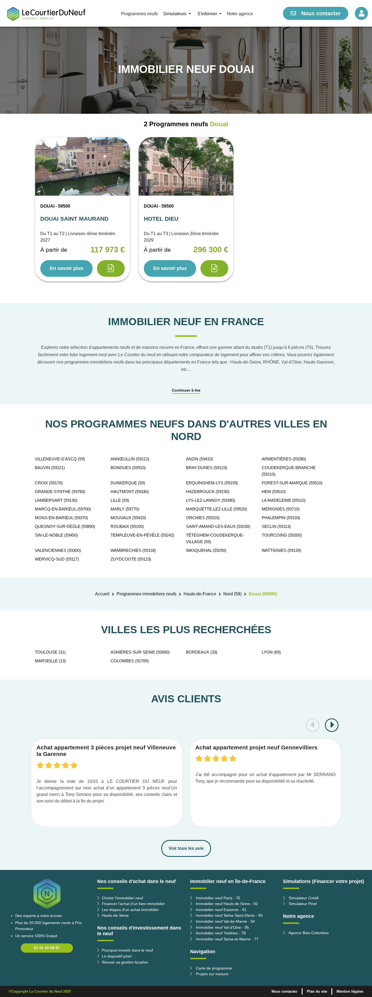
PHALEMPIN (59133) (281, 517)
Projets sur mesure (211, 974)
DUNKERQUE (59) (128, 483)
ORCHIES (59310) (202, 517)
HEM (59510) (274, 491)
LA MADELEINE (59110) (284, 500)
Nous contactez (284, 991)
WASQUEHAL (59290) (206, 550)
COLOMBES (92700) (130, 660)
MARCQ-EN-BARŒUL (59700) (63, 509)
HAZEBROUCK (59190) (207, 491)
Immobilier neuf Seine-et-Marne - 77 (226, 939)
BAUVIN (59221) (50, 467)
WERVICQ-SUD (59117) (57, 559)
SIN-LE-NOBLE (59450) (56, 535)
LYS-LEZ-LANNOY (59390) (210, 500)
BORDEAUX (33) (201, 652)
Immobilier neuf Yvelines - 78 (220, 933)
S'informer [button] (207, 13)
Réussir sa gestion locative (125, 962)
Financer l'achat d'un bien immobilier (133, 903)
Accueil (102, 594)
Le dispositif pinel (117, 956)
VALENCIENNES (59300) (58, 550)
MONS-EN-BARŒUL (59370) (61, 517)
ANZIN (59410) (199, 459)
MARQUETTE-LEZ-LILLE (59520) (216, 509)
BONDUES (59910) (128, 467)
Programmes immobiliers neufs (146, 594)
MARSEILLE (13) (50, 660)
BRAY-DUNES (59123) (206, 467)
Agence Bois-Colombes (308, 933)
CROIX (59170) (49, 483)
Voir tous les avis (186, 848)
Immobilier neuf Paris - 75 (217, 898)
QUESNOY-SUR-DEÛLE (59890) (65, 526)
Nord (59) (232, 594)
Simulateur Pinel (302, 903)
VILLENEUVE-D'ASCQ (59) (60, 459)
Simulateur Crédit (303, 898)
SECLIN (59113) (276, 526)
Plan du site (317, 991)
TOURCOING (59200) (282, 535)
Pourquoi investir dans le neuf (127, 950)
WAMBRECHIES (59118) (133, 550)
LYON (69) (271, 652)
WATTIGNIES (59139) (281, 550)
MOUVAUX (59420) (128, 517)
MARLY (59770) (125, 509)
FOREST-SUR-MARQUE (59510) (292, 483)
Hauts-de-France (200, 594)
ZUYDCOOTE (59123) (131, 559)
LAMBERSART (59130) (56, 500)
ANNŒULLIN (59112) (130, 459)
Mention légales (350, 991)
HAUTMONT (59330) (130, 491)
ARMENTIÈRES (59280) (284, 459)
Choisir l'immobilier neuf (122, 898)
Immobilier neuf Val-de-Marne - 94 (225, 921)
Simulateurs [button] (175, 13)
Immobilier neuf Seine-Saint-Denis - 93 (229, 915)
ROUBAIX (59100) (127, 526)
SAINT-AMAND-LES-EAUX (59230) (218, 526)
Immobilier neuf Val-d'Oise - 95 (222, 927)
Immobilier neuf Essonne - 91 (220, 909)
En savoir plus (66, 268)
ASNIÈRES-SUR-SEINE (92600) (140, 652)
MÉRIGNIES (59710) (281, 509)
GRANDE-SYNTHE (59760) (60, 491)
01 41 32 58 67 (47, 948)
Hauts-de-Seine (115, 915)
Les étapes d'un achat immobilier (130, 909)
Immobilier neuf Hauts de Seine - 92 (226, 903)
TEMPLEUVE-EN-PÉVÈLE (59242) (142, 535)
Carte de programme (213, 968)
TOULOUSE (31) (50, 652)
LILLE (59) (120, 500)
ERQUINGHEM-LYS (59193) (212, 483)
